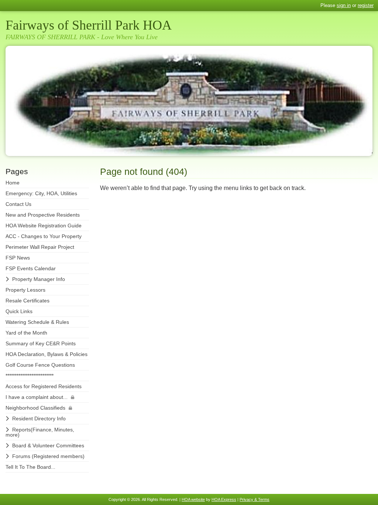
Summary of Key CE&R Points (41, 343)
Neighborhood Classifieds (35, 408)
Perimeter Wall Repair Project (40, 247)
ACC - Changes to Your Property (44, 236)
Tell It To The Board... (30, 467)
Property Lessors (25, 290)
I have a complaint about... (37, 397)
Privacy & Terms (254, 499)
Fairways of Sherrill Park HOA (89, 25)
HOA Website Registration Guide (44, 225)
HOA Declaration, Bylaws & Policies (46, 354)
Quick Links (19, 311)
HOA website (193, 499)
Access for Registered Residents (44, 386)
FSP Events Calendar (31, 268)
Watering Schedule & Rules (37, 322)
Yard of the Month (26, 333)
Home (13, 183)
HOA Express (224, 499)
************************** (30, 376)
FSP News (18, 258)
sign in (344, 5)
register (366, 5)
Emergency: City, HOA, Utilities (41, 193)
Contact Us (18, 204)
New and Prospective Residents (43, 215)
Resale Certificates (27, 301)
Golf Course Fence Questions (40, 365)
